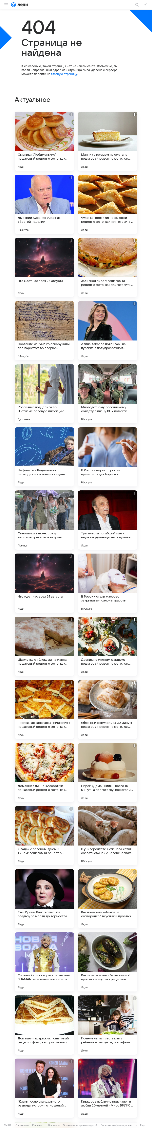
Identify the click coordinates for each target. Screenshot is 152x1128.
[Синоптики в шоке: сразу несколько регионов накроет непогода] (44, 520)
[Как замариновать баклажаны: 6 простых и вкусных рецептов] (107, 961)
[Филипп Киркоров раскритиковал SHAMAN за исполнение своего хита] (44, 961)
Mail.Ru (8, 1125)
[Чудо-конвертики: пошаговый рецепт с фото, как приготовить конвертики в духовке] (107, 204)
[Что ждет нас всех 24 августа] (44, 583)
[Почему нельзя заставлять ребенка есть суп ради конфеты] (107, 1025)
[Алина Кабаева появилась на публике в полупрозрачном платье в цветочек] (107, 330)
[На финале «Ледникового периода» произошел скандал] (44, 456)
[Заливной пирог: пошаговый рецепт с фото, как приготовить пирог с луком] (107, 267)
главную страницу (64, 74)
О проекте (54, 1125)
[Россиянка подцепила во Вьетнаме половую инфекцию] (44, 393)
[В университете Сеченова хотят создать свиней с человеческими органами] (107, 835)
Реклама (37, 1125)
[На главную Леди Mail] (22, 4)
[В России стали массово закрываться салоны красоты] (107, 583)
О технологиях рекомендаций (80, 1125)
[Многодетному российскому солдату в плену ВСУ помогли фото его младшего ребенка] (107, 393)
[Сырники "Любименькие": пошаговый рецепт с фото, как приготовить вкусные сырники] (44, 141)
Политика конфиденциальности (119, 1125)
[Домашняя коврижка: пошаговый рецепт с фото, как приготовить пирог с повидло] (44, 1025)
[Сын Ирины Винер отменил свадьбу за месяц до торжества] (44, 898)
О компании (22, 1125)
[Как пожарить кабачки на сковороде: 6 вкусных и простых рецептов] (107, 898)
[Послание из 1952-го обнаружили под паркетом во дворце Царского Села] (44, 330)
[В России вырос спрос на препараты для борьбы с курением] (107, 456)
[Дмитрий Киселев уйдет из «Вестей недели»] (44, 204)
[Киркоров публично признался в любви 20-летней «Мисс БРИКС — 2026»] (107, 1088)
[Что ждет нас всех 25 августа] (44, 267)
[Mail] (13, 4)
